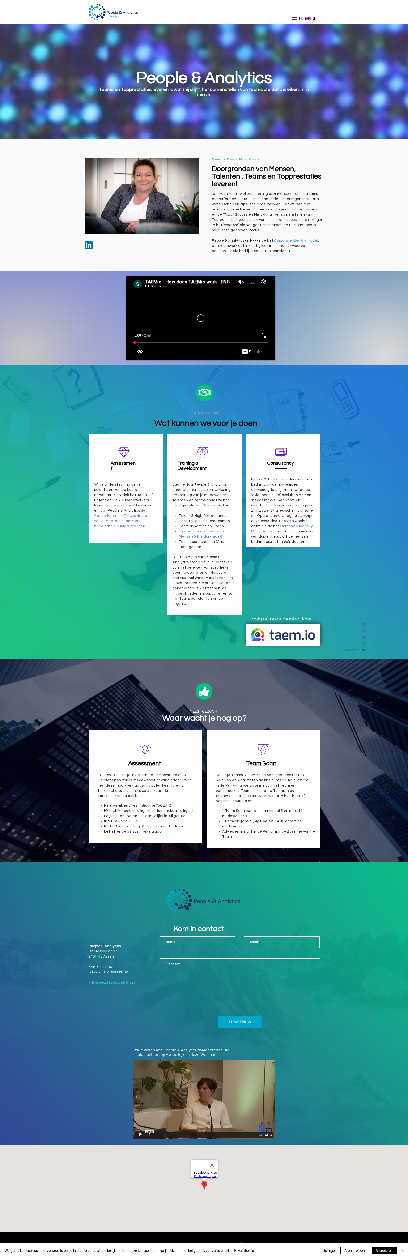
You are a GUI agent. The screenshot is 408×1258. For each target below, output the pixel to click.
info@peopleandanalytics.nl (113, 982)
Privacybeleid (244, 1250)
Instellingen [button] (328, 1250)
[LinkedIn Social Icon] (89, 245)
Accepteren (384, 1250)
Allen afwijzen (354, 1250)
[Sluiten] (402, 1250)
